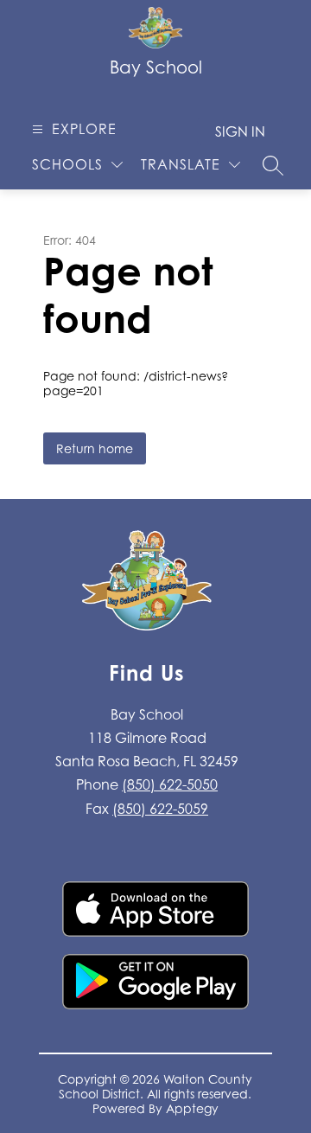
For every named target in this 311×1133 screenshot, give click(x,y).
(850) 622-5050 (170, 784)
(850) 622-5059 (160, 808)
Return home (94, 448)
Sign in (240, 131)
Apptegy (192, 1108)
